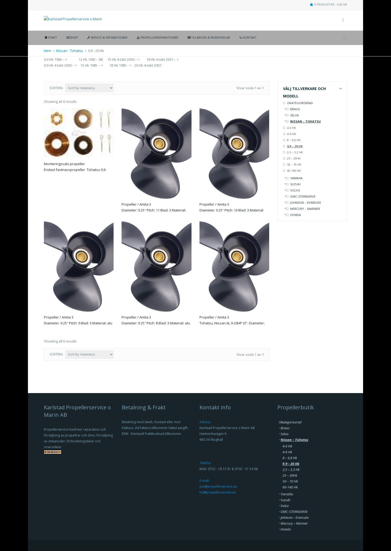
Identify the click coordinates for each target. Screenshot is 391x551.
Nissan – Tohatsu (305, 121)
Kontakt (250, 37)
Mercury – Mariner (305, 209)
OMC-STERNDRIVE (302, 196)
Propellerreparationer (159, 37)
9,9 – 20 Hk (295, 146)
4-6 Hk (291, 128)
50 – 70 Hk (294, 164)
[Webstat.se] (52, 453)
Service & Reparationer (109, 37)
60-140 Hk (294, 171)
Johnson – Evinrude (305, 203)
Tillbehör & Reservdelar (210, 37)
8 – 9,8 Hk (294, 140)
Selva (294, 115)
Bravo (295, 109)
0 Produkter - (330, 4)
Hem (47, 50)
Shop (74, 37)
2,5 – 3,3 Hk (295, 152)
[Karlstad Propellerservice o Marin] (73, 15)
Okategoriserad (300, 103)
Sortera (56, 88)
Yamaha (296, 178)
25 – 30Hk (294, 158)
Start (52, 37)
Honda (295, 215)
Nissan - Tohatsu (69, 50)
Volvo (295, 190)
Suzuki (295, 184)
